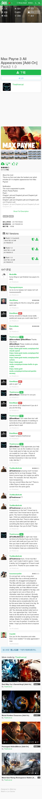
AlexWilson (13, 300)
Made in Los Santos (8, 791)
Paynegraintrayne (16, 287)
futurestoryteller (15, 573)
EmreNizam (13, 313)
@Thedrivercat (15, 471)
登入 (12, 650)
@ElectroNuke (14, 339)
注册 (16, 650)
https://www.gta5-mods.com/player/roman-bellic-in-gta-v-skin (23, 364)
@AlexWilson (26, 339)
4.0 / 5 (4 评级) (5, 169)
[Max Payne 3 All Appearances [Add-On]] (21, 137)
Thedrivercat (18, 84)
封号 (20, 313)
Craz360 (12, 634)
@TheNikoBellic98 (16, 537)
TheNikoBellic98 (15, 468)
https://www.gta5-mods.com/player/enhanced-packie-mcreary (23, 371)
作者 (21, 337)
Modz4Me (13, 274)
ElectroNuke (14, 326)
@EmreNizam (14, 344)
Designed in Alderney (8, 789)
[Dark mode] (35, 3)
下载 (22, 72)
